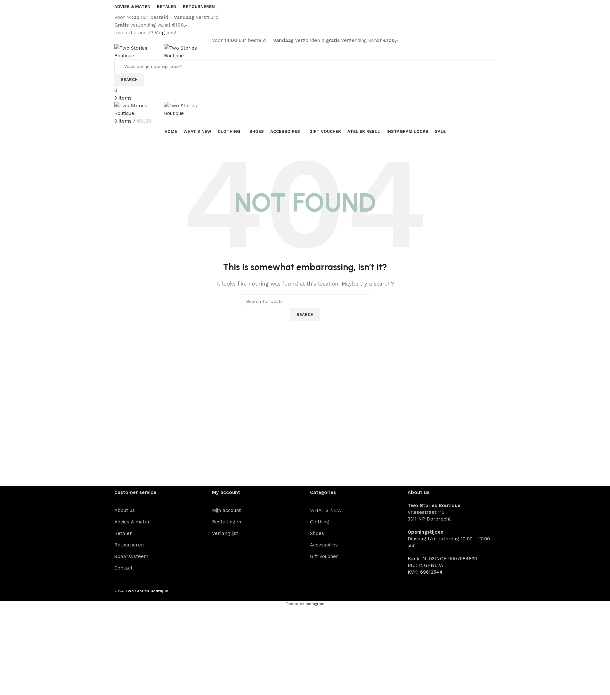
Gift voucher (324, 556)
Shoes (317, 533)
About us (124, 510)
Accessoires (324, 545)
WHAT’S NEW (326, 510)
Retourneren (129, 545)
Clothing (319, 522)
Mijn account (226, 510)
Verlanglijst (225, 533)
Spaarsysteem (131, 556)
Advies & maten (132, 522)
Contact (123, 568)
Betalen (123, 533)
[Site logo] (139, 51)
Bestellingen (226, 522)
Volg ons (165, 33)
